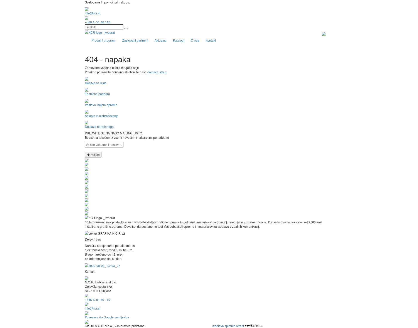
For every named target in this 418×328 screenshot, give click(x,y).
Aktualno (161, 40)
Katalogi (178, 40)
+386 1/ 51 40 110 (97, 22)
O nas (195, 40)
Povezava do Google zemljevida (107, 317)
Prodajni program (104, 40)
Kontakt (211, 40)
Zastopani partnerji (135, 40)
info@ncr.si (92, 13)
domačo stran (156, 72)
